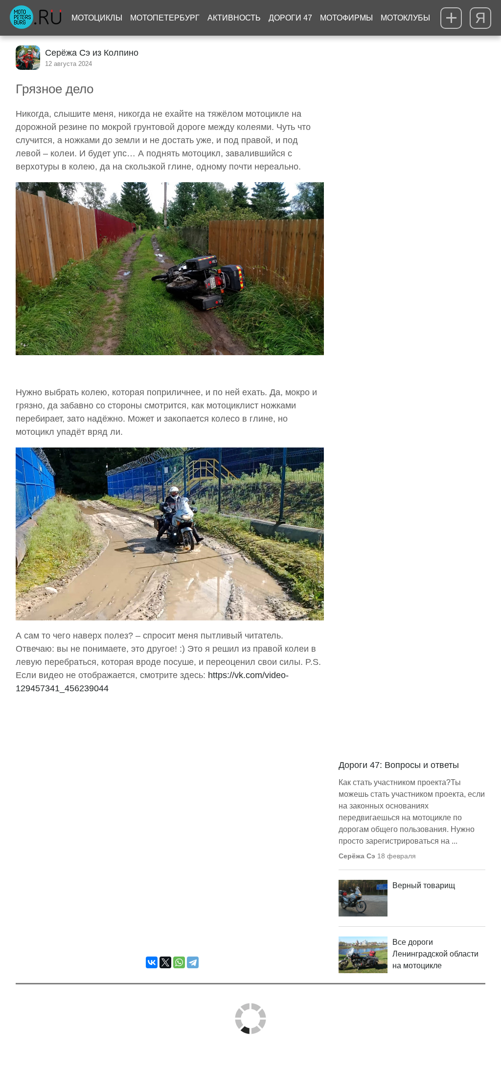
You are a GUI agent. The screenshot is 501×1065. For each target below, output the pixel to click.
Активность (234, 18)
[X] (165, 962)
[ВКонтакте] (152, 962)
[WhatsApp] (179, 962)
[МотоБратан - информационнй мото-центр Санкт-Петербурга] (35, 18)
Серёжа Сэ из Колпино (91, 53)
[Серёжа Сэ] (28, 57)
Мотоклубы (405, 18)
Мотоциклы (96, 18)
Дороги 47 (290, 18)
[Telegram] (193, 962)
